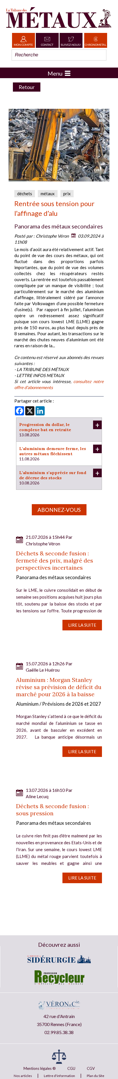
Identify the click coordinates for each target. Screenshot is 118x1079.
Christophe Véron (52, 235)
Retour (27, 87)
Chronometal (95, 44)
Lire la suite (82, 625)
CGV (91, 1068)
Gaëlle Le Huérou (43, 669)
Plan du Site (95, 1076)
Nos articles (23, 1076)
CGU (71, 1068)
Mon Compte (23, 44)
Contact (47, 44)
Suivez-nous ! (71, 44)
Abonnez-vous (59, 509)
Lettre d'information (59, 1076)
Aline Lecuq (37, 796)
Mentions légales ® (39, 1068)
